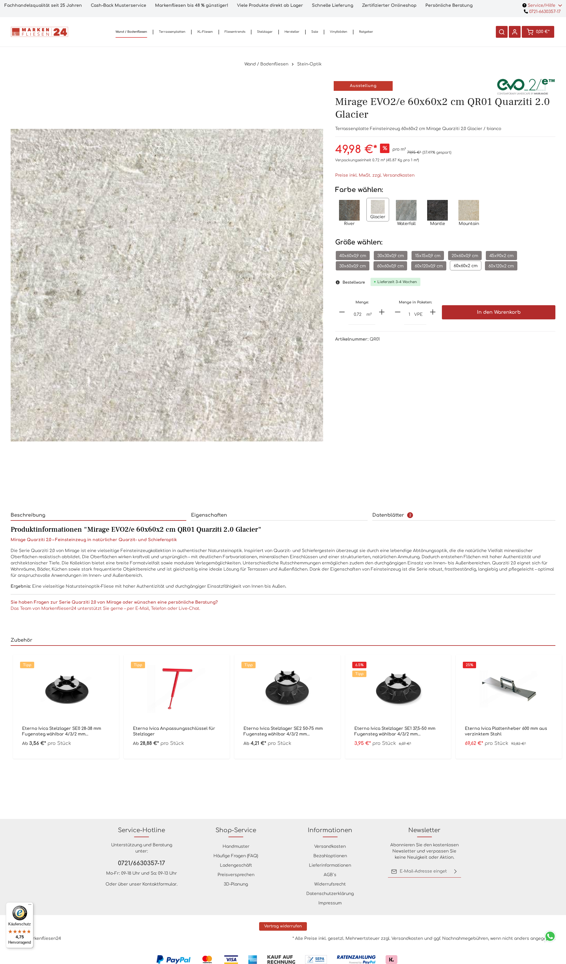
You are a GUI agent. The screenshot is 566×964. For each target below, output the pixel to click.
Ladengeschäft (236, 865)
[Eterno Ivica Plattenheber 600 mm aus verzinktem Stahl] (508, 688)
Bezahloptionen (330, 856)
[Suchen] (502, 32)
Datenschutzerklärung (330, 893)
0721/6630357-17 (141, 863)
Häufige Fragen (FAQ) (235, 856)
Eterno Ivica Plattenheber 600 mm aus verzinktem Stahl (506, 731)
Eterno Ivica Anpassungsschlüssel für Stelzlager (174, 731)
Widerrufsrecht (330, 884)
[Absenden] (455, 871)
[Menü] (29, 905)
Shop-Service (235, 830)
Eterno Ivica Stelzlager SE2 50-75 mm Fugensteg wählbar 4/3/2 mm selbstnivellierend (283, 731)
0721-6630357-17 (544, 11)
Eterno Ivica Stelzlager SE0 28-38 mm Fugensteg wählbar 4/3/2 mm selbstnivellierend (61, 731)
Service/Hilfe (541, 5)
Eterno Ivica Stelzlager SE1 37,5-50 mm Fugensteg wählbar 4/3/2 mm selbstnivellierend (394, 731)
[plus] (382, 312)
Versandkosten (330, 846)
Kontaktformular (159, 884)
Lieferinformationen (330, 865)
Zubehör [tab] (21, 640)
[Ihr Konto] (515, 32)
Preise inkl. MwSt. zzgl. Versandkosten (374, 175)
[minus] (342, 312)
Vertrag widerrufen (283, 926)
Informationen (330, 830)
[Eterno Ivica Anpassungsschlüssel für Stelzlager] (177, 688)
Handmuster (236, 846)
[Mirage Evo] (525, 86)
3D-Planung (236, 884)
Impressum (330, 903)
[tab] (98, 515)
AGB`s (330, 875)
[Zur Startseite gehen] (39, 32)
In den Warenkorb (499, 312)
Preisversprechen (236, 875)
